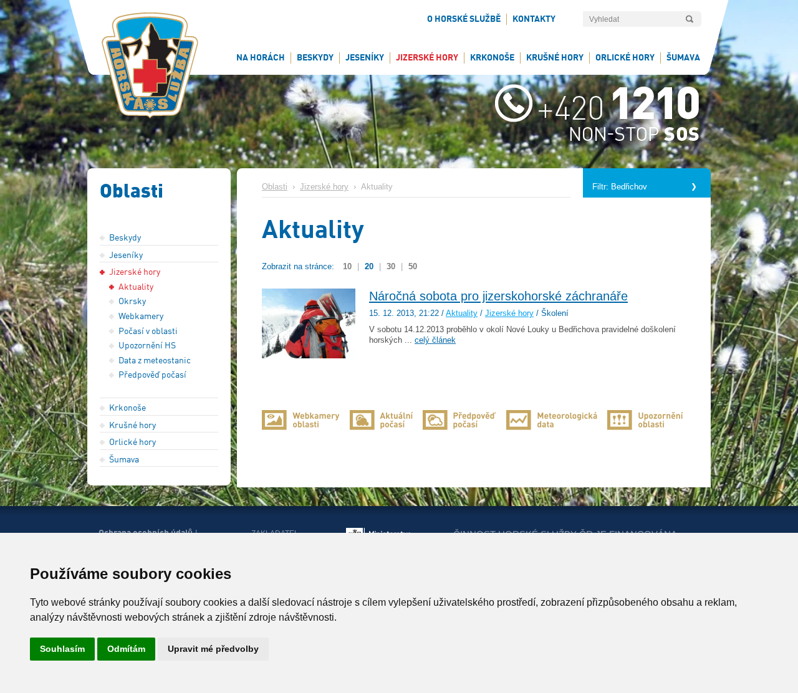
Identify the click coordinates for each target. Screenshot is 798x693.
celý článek (435, 340)
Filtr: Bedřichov (619, 187)
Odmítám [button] (126, 649)
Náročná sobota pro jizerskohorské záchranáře (498, 296)
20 (369, 266)
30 (391, 266)
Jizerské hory (324, 187)
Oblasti (274, 187)
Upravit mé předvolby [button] (213, 649)
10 (347, 266)
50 (412, 266)
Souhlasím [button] (62, 649)
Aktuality (462, 313)
